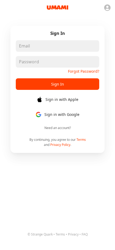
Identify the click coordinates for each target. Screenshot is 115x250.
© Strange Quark (40, 234)
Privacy (73, 234)
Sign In (57, 84)
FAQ (85, 234)
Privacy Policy (60, 144)
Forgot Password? (83, 71)
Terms (81, 139)
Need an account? (57, 128)
